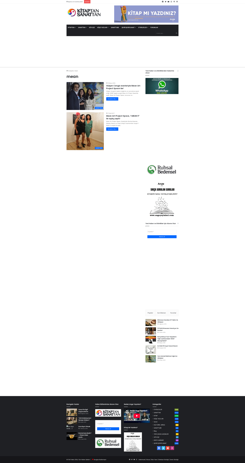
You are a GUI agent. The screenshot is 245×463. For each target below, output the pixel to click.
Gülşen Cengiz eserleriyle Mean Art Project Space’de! (123, 87)
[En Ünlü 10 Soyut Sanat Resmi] (150, 349)
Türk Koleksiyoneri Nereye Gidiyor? (84, 419)
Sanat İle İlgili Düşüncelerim (83, 411)
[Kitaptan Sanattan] (84, 12)
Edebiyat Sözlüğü (163, 459)
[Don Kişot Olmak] (72, 428)
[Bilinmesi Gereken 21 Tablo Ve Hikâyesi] (150, 322)
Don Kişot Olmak (84, 426)
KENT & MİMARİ (159, 440)
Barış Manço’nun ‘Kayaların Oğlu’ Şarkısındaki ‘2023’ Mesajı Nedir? (166, 339)
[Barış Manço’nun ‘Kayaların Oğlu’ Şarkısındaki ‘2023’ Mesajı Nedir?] (150, 340)
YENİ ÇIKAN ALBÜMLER (161, 434)
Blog (155, 431)
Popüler (150, 313)
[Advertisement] (122, 51)
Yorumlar (173, 313)
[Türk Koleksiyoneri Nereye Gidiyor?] (72, 420)
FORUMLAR (154, 27)
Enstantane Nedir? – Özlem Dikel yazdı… (84, 435)
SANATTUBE (115, 27)
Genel (155, 422)
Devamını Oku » (112, 99)
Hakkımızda (142, 459)
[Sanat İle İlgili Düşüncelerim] (72, 412)
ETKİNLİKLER (142, 27)
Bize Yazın (154, 459)
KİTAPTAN (71, 27)
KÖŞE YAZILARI (102, 27)
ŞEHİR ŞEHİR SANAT (128, 27)
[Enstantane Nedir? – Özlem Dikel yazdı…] (72, 436)
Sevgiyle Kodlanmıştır (100, 459)
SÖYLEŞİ (92, 27)
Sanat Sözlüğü (174, 459)
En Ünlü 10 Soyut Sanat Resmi (167, 346)
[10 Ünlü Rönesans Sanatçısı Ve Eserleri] (150, 330)
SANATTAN (81, 27)
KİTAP (156, 415)
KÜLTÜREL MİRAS (159, 425)
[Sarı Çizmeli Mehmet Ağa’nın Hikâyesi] (150, 358)
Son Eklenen (161, 313)
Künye (148, 459)
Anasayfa (71, 71)
